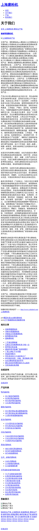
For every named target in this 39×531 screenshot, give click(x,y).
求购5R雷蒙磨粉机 (12, 331)
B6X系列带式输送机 (13, 492)
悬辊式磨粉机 (6, 445)
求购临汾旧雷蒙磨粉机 (14, 334)
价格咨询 (4, 529)
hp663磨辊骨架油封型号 (14, 361)
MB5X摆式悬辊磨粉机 (13, 449)
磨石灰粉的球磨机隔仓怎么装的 (17, 363)
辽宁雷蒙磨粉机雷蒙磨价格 (14, 320)
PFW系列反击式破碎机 (14, 426)
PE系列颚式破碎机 (12, 398)
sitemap (3, 519)
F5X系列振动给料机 (12, 483)
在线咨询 (4, 383)
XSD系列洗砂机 (11, 490)
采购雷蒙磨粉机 (11, 329)
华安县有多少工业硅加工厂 (15, 356)
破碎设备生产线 (26, 514)
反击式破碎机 (6, 419)
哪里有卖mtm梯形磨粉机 (12, 318)
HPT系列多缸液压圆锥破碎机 (16, 413)
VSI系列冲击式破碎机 (13, 441)
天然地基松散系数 (12, 365)
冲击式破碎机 (6, 432)
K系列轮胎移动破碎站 (13, 476)
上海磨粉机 (16, 512)
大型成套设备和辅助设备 (10, 470)
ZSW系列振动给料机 (13, 487)
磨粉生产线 (18, 29)
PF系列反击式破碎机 (13, 428)
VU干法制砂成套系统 (13, 474)
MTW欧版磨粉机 (11, 453)
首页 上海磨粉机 (7, 29)
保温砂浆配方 (10, 354)
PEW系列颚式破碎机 (13, 401)
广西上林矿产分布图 (13, 351)
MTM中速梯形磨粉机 (13, 451)
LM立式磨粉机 (10, 461)
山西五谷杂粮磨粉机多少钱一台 (17, 345)
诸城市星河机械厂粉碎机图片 (16, 349)
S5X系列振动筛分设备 (13, 478)
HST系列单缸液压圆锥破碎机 (16, 411)
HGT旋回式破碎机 (12, 396)
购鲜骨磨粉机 (7, 33)
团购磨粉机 (9, 338)
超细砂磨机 (14, 514)
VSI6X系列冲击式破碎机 (14, 436)
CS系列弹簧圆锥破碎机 (14, 415)
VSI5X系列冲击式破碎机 (14, 438)
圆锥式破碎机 (6, 407)
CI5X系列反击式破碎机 (14, 423)
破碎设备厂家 (11, 517)
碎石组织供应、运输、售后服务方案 (19, 358)
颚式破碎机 (5, 392)
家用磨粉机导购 (11, 336)
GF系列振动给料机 (12, 485)
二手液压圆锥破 (11, 342)
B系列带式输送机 (12, 494)
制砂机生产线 (6, 512)
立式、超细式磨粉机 (8, 457)
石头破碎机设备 (23, 517)
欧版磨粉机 (25, 512)
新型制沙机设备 (11, 347)
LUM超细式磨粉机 (12, 463)
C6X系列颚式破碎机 (13, 403)
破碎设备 (6, 514)
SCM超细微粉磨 (11, 466)
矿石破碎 (33, 517)
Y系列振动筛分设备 (12, 481)
